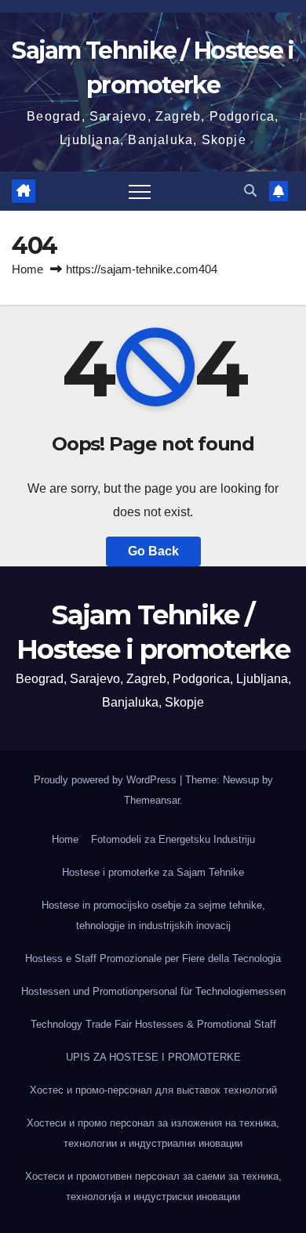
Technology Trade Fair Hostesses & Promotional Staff (153, 1024)
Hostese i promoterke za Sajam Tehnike (153, 872)
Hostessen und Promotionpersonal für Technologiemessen (153, 991)
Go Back (153, 551)
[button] (250, 190)
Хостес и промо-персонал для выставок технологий (153, 1090)
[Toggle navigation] (139, 191)
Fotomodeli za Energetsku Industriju (173, 839)
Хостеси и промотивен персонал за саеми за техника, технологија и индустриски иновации (153, 1186)
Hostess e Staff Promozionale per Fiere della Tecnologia (153, 958)
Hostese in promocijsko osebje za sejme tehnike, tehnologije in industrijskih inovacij (153, 915)
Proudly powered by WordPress (107, 780)
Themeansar (152, 800)
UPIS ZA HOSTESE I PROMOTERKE (153, 1057)
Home (27, 269)
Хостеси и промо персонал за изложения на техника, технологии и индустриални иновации (153, 1133)
